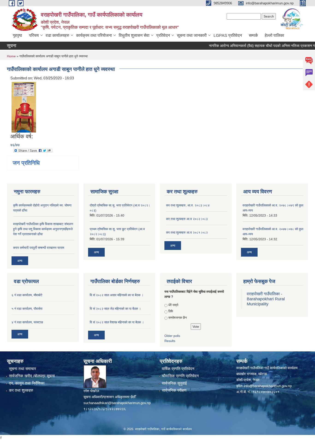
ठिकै (170, 311)
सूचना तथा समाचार (22, 369)
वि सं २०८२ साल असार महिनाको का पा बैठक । (116, 295)
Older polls (172, 336)
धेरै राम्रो (173, 305)
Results (169, 341)
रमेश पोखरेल (91, 391)
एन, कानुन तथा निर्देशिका (27, 383)
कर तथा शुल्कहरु (21, 390)
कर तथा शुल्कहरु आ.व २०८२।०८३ (187, 219)
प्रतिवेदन (163, 35)
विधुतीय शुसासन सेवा (134, 35)
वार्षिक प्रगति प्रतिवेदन (178, 369)
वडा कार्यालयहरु (57, 35)
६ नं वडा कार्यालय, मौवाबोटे (27, 295)
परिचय (34, 35)
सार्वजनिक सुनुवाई (174, 383)
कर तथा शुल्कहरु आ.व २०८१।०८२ (187, 232)
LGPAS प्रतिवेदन (228, 35)
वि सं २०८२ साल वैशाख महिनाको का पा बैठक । (117, 322)
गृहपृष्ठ (17, 35)
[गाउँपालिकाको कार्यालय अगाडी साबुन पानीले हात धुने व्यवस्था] (24, 107)
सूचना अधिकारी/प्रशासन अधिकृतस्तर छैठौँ (109, 397)
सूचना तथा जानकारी (192, 35)
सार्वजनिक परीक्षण (174, 390)
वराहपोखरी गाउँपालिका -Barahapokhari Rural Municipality (266, 299)
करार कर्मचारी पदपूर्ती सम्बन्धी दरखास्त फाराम (38, 247)
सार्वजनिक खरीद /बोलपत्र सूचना (32, 376)
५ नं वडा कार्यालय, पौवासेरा (27, 308)
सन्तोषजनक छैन (177, 317)
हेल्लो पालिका (274, 35)
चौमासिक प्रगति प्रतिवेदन (180, 376)
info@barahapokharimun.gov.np (268, 386)
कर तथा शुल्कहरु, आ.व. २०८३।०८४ (188, 205)
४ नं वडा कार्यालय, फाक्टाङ (27, 322)
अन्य (19, 261)
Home (11, 56)
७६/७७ (15, 145)
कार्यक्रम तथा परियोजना (94, 35)
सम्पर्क (253, 35)
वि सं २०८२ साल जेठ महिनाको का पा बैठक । (115, 308)
